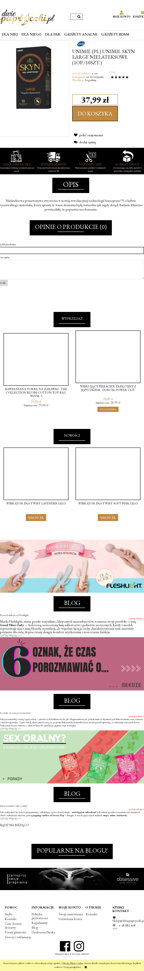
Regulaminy (40, 923)
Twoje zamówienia (70, 914)
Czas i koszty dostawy (13, 925)
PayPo (8, 914)
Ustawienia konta (70, 919)
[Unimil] (81, 43)
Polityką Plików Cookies (72, 963)
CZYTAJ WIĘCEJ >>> (10, 635)
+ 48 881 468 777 (123, 927)
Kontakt (11, 919)
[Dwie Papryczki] (27, 17)
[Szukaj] (79, 17)
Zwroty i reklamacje (18, 937)
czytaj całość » (136, 618)
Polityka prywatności (40, 916)
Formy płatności (15, 932)
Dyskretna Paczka (43, 932)
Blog (35, 927)
